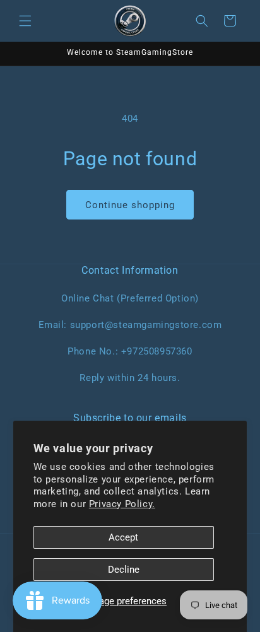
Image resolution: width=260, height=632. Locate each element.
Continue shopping (130, 205)
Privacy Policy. (122, 504)
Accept (123, 537)
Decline (123, 569)
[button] (25, 21)
